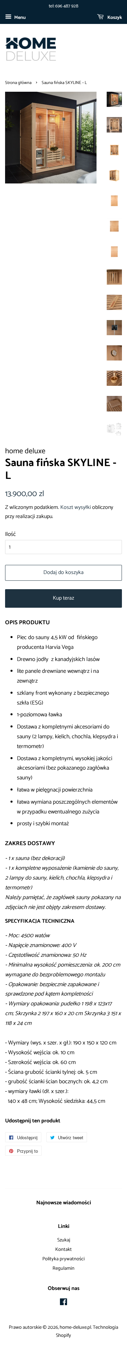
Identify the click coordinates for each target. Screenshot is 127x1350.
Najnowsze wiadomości (63, 1202)
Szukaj (63, 1240)
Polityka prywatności (63, 1259)
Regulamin (63, 1268)
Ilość (10, 534)
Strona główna (18, 82)
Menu (19, 18)
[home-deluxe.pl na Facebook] (63, 1303)
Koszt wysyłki (75, 507)
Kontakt (63, 1249)
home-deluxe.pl (75, 1327)
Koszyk (114, 18)
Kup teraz (63, 598)
